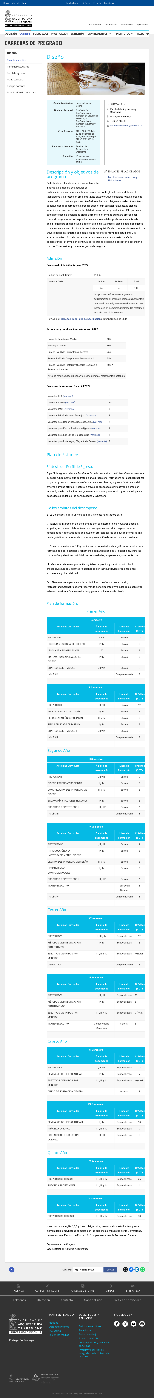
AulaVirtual (85, 1330)
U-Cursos (87, 3)
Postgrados (40, 33)
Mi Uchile (97, 3)
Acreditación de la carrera (21, 92)
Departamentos (98, 33)
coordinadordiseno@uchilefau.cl (126, 125)
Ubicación (43, 1300)
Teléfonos (19, 1300)
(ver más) (68, 396)
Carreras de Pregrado (33, 43)
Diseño (12, 52)
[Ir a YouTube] (133, 1324)
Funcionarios (126, 24)
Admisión (11, 33)
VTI (80, 1393)
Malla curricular (16, 79)
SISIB (74, 1393)
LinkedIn (136, 1269)
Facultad (143, 33)
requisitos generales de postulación (80, 319)
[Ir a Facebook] (117, 1324)
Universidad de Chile (92, 1393)
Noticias (53, 1322)
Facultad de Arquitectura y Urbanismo (122, 178)
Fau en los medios (59, 1335)
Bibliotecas (109, 3)
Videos (110, 1290)
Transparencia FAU (89, 1338)
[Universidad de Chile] (14, 2)
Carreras (25, 33)
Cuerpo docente (16, 86)
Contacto (67, 1300)
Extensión (77, 33)
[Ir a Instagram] (142, 1324)
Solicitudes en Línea (90, 1326)
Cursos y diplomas (47, 1290)
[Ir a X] (125, 1324)
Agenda (19, 1290)
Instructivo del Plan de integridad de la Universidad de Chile (94, 1353)
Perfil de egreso (16, 73)
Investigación (59, 33)
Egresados (142, 24)
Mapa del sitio (93, 1300)
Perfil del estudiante (18, 66)
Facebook (131, 1269)
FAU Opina (55, 1330)
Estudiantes (95, 24)
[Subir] (11, 1269)
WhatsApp (142, 1269)
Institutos (123, 33)
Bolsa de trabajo (88, 1334)
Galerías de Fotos (82, 1290)
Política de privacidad (127, 1300)
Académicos (111, 24)
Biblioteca (133, 1290)
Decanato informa (59, 1326)
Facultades (71, 3)
